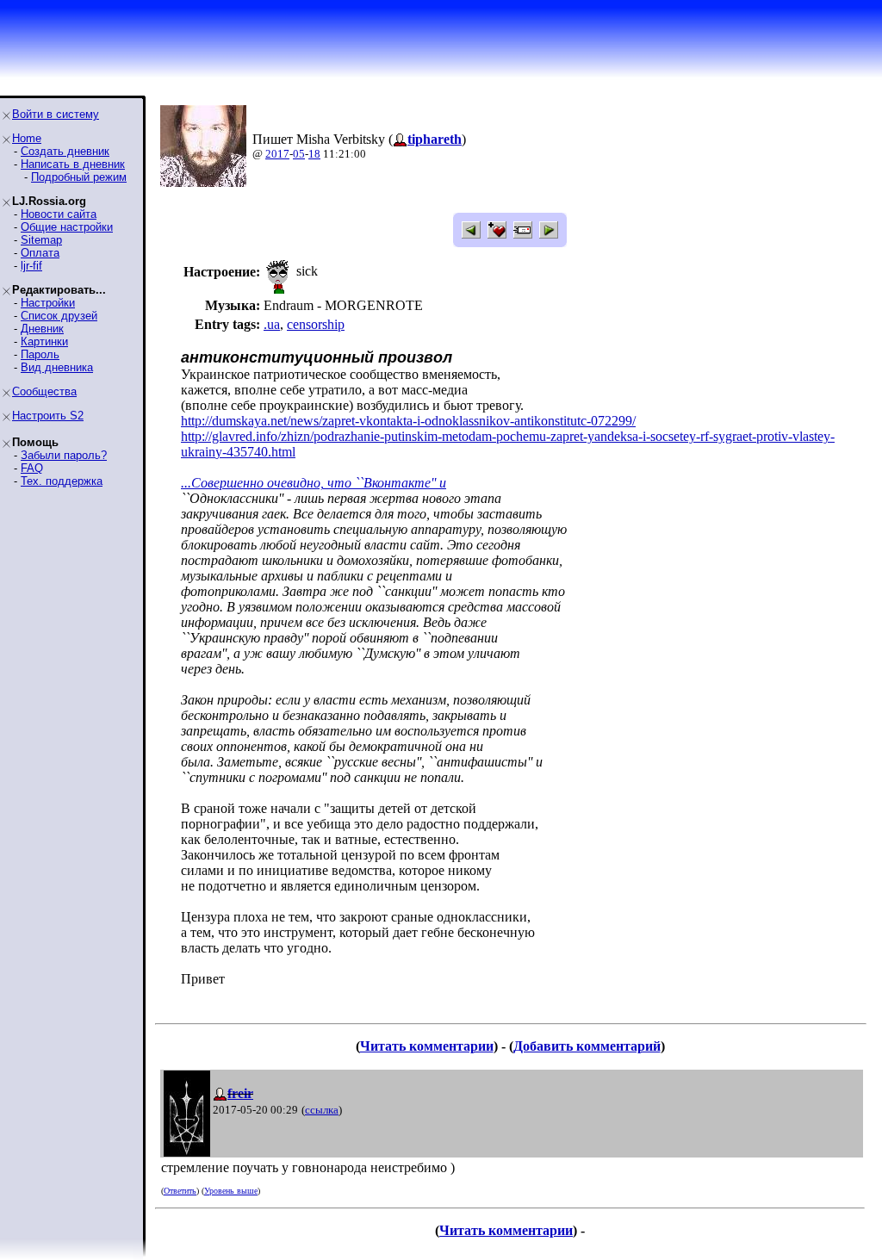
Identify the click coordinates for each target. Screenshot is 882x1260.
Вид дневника (57, 367)
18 (314, 153)
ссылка (322, 1109)
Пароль (40, 354)
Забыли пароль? (64, 455)
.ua (272, 324)
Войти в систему (55, 114)
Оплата (40, 252)
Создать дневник (65, 151)
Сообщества (44, 391)
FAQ (32, 468)
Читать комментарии (427, 1046)
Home (26, 138)
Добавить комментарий (587, 1046)
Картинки (44, 341)
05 (299, 153)
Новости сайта (58, 214)
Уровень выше (231, 1190)
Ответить (180, 1190)
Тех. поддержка (61, 481)
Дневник (42, 328)
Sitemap (41, 239)
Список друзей (59, 315)
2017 (277, 153)
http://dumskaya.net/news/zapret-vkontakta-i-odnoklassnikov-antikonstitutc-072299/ (408, 420)
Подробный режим (79, 177)
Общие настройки (67, 226)
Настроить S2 (48, 415)
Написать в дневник (73, 164)
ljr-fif (31, 265)
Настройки (48, 302)
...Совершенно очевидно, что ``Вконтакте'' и (313, 482)
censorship (316, 324)
